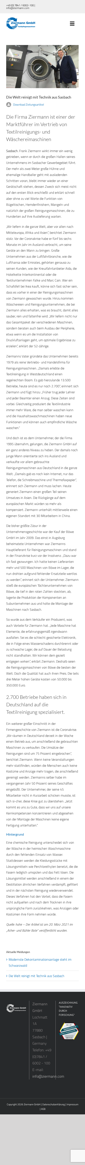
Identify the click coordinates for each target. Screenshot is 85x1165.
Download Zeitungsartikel (29, 104)
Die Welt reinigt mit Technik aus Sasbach (36, 975)
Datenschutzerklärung (53, 1104)
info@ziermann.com (48, 1076)
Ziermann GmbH (32, 1104)
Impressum (72, 1104)
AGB (43, 1109)
